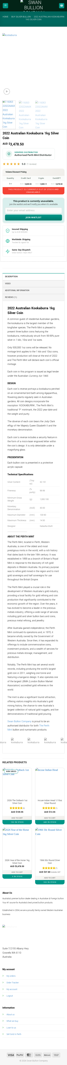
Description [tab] (11, 276)
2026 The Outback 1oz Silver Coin (17, 802)
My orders (11, 975)
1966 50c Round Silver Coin (50, 862)
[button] (5, 5)
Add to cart (17, 818)
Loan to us (11, 1027)
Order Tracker (13, 982)
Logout (10, 995)
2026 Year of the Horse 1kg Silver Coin (17, 862)
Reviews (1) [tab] (11, 297)
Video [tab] (8, 283)
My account (12, 989)
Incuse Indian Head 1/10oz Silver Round (50, 802)
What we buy (12, 1021)
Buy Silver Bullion (21, 16)
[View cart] (61, 5)
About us (10, 1014)
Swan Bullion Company (19, 721)
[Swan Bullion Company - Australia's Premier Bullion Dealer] (33, 5)
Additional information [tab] (17, 290)
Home (5, 16)
